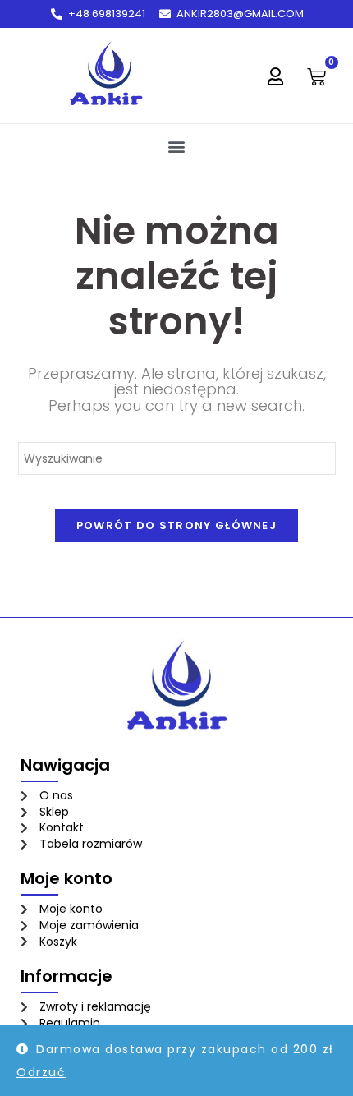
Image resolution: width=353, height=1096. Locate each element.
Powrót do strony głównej (176, 525)
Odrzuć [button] (41, 1072)
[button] (176, 145)
